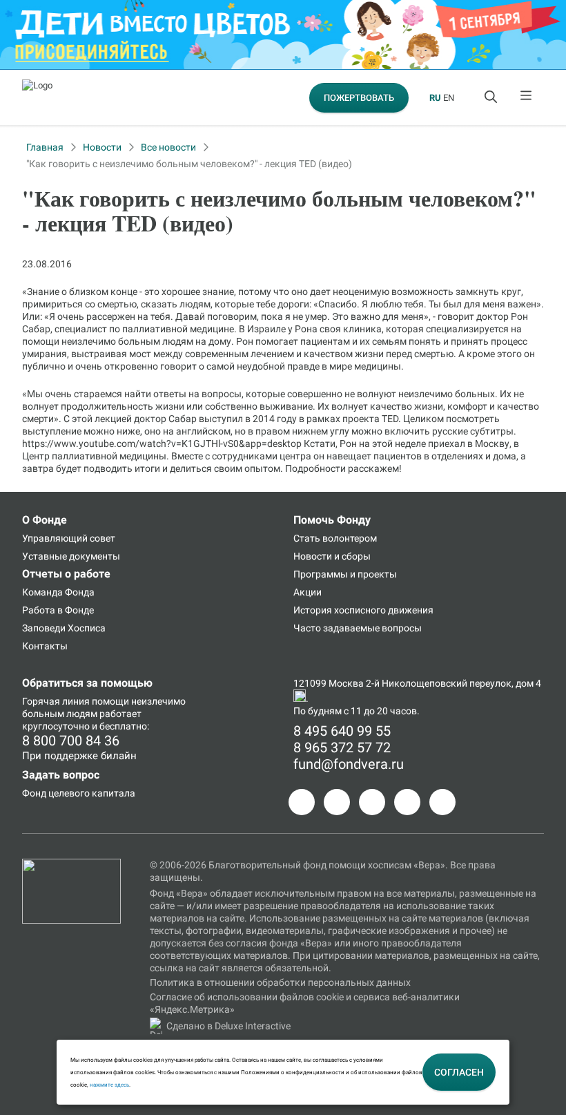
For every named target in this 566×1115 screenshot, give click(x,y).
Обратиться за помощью (87, 682)
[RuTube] (442, 802)
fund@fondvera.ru (348, 764)
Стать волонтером (335, 538)
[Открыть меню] (526, 97)
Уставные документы (71, 556)
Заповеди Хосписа (64, 627)
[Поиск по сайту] (492, 97)
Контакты (45, 645)
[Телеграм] (302, 802)
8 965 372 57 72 (342, 747)
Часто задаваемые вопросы (357, 627)
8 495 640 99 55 (342, 731)
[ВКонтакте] (372, 802)
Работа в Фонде (58, 610)
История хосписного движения (363, 610)
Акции (307, 592)
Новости (102, 147)
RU (435, 98)
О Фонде (44, 519)
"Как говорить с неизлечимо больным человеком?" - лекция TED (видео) (189, 163)
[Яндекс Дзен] (407, 802)
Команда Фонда (58, 592)
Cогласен (459, 1072)
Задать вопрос (60, 774)
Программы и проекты (345, 574)
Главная (45, 147)
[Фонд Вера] (71, 864)
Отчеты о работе (66, 573)
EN (448, 98)
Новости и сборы (332, 556)
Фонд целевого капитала (78, 793)
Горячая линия (56, 701)
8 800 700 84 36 (70, 740)
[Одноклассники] (337, 802)
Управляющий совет (68, 538)
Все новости (168, 147)
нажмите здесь (109, 1084)
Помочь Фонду (332, 519)
